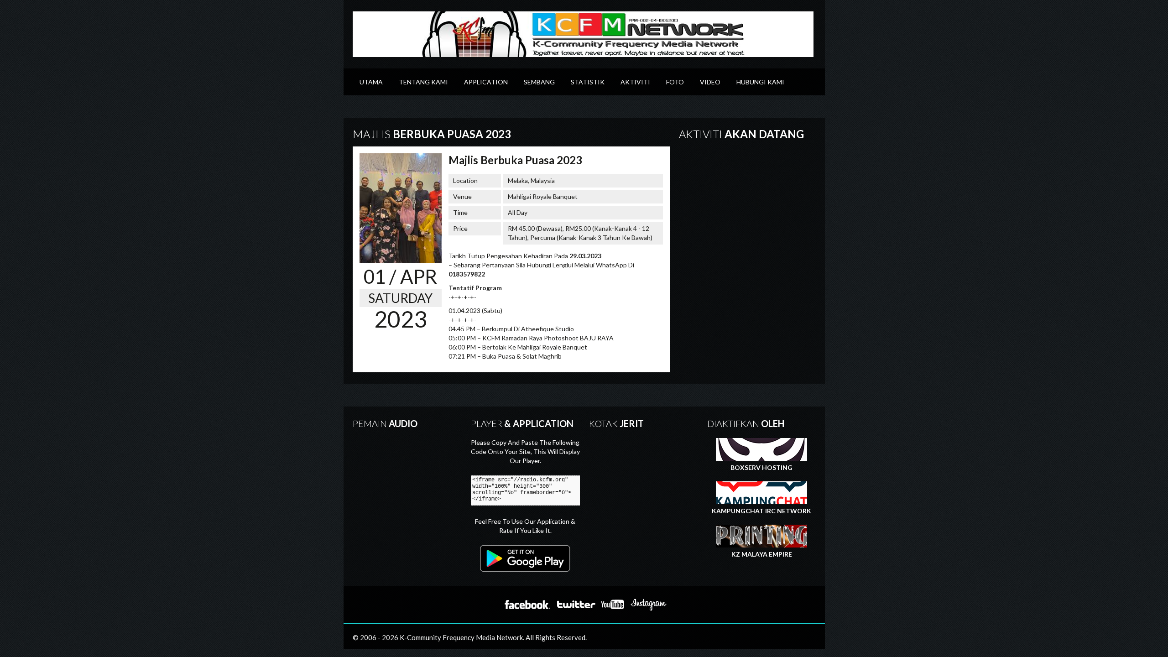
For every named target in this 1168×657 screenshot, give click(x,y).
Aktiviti (635, 82)
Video (710, 82)
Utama (371, 82)
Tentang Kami (423, 82)
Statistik (588, 82)
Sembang (539, 82)
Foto (675, 82)
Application (486, 82)
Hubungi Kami (760, 82)
